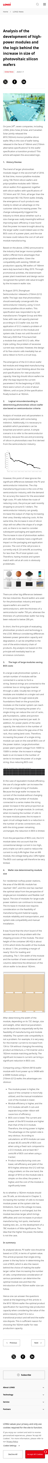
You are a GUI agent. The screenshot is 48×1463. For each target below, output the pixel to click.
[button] (37, 4)
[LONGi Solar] (7, 4)
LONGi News (18, 11)
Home (5, 11)
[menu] (44, 4)
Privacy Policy (12, 1441)
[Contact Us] (45, 1451)
